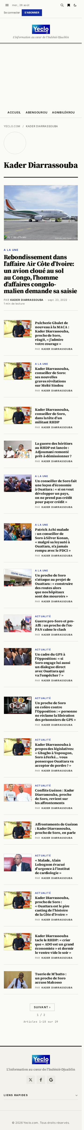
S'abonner (31, 12)
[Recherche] (62, 5)
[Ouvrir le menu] (7, 5)
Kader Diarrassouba (27, 300)
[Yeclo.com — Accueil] (41, 1059)
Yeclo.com (12, 126)
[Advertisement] (42, 75)
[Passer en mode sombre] (75, 5)
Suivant (42, 1007)
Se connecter (12, 12)
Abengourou (36, 112)
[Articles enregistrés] (68, 5)
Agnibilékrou (63, 112)
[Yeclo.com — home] (41, 29)
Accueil (14, 112)
